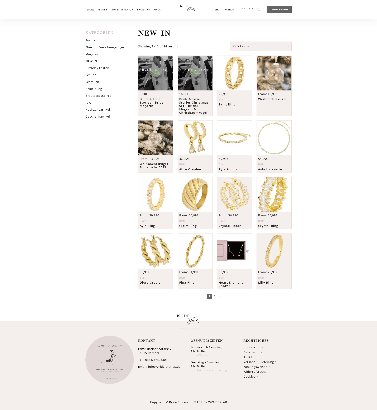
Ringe (157, 9)
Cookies (249, 376)
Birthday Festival (98, 68)
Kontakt (230, 9)
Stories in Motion (122, 9)
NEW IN (91, 61)
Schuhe (90, 75)
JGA (88, 103)
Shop (218, 9)
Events (90, 40)
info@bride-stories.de (164, 367)
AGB (246, 357)
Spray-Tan (143, 9)
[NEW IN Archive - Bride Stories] (187, 17)
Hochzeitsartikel (97, 110)
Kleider (102, 9)
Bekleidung (93, 89)
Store (90, 9)
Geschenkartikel (97, 116)
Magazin (91, 54)
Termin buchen (279, 9)
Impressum (252, 347)
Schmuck (92, 82)
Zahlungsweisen (255, 367)
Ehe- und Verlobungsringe (104, 47)
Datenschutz (252, 352)
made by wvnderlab (210, 402)
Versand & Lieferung (258, 362)
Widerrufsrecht (254, 372)
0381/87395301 (156, 360)
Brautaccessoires (98, 96)
